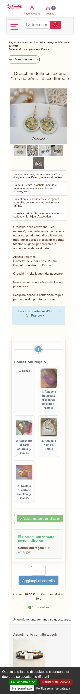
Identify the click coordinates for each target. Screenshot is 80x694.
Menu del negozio (26, 59)
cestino (50, 10)
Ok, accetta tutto (23, 682)
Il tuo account (32, 13)
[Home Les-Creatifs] (14, 6)
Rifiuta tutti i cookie (56, 682)
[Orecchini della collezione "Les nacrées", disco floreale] (20, 150)
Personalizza (22, 688)
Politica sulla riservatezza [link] (53, 688)
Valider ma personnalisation (41, 518)
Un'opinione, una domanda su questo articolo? (44, 619)
